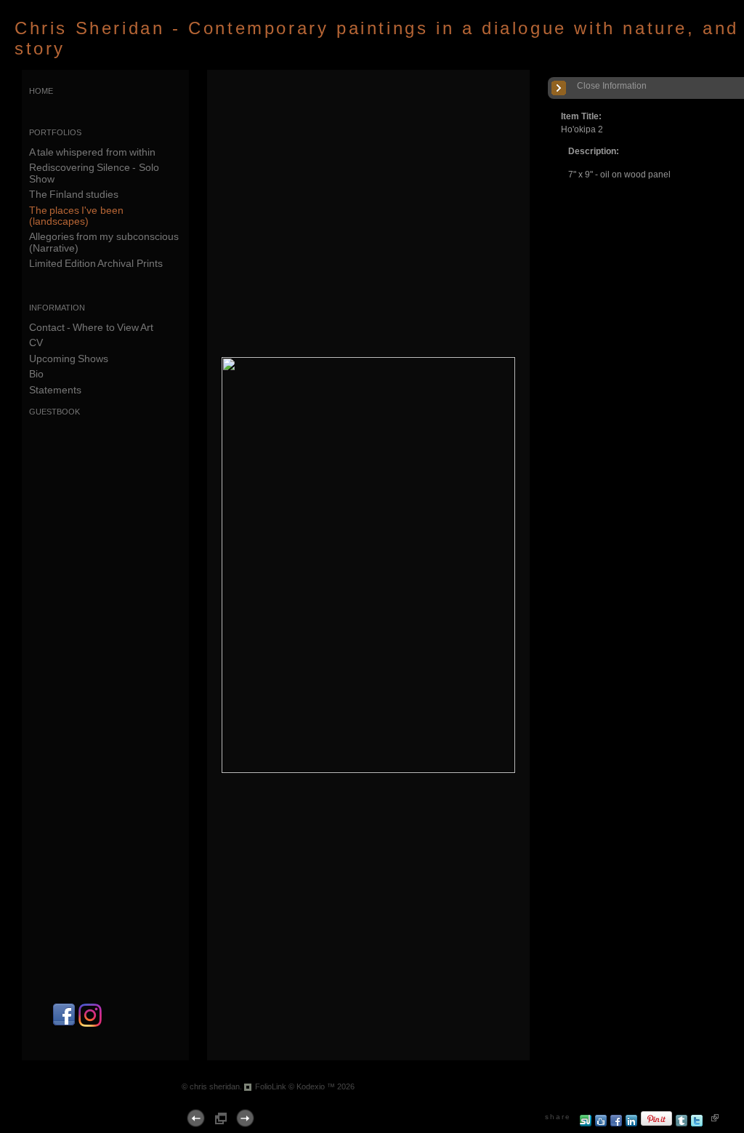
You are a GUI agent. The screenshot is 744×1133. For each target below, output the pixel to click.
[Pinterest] (656, 1124)
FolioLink (270, 1086)
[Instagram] (90, 1024)
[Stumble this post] (586, 1124)
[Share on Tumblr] (682, 1124)
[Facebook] (64, 1024)
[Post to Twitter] (697, 1124)
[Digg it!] (601, 1124)
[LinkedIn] (631, 1124)
